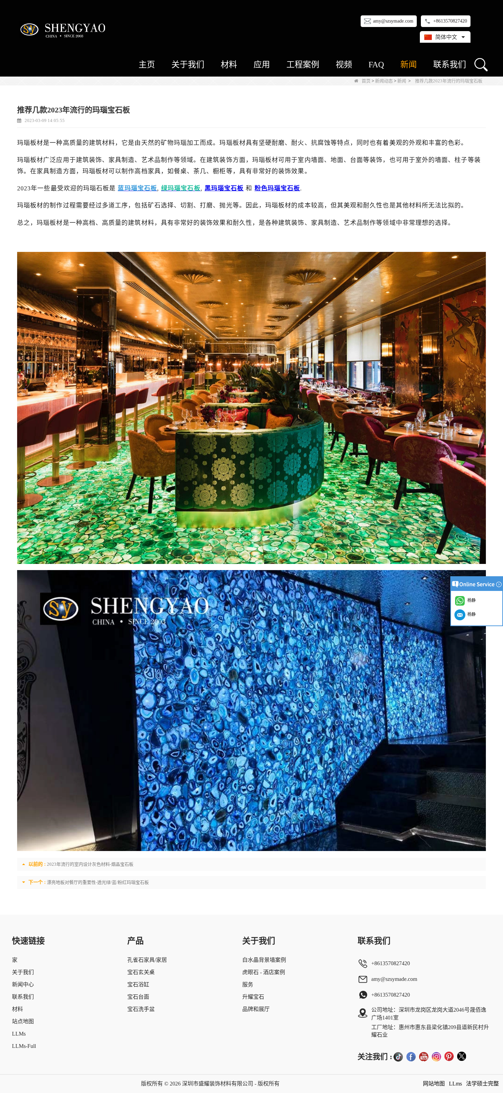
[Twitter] (461, 1056)
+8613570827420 (450, 21)
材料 (229, 64)
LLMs (19, 1034)
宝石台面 (138, 997)
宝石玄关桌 (141, 972)
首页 (366, 80)
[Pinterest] (449, 1056)
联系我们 (449, 64)
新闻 (408, 64)
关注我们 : (375, 1056)
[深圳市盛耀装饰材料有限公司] (64, 29)
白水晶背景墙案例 (264, 960)
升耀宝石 (253, 997)
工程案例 (302, 64)
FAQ (376, 64)
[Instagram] (436, 1056)
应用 (262, 64)
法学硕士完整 (482, 1084)
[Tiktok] (398, 1056)
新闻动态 (384, 80)
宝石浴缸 (138, 984)
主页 (147, 64)
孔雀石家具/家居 (147, 960)
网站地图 (434, 1084)
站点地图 (23, 1021)
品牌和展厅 (256, 1009)
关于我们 (187, 64)
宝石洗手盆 (141, 1009)
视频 (344, 64)
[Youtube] (423, 1056)
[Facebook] (411, 1056)
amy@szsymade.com (393, 21)
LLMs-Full (24, 1046)
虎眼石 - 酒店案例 (263, 972)
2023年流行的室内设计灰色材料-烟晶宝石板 (90, 864)
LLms (455, 1084)
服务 (247, 984)
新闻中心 (23, 984)
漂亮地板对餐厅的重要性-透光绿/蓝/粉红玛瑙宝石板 (98, 882)
